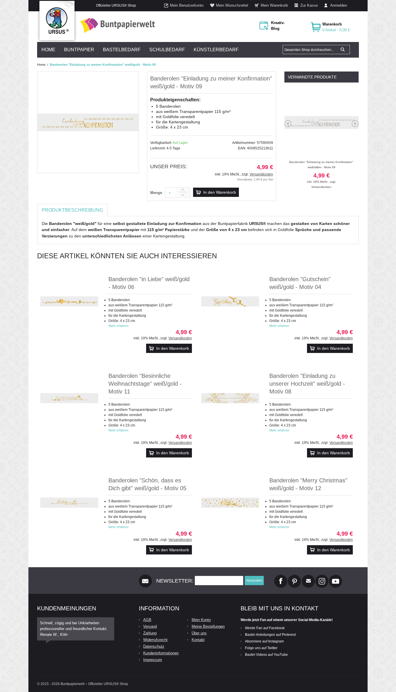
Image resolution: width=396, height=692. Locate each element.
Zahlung (150, 633)
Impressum (152, 660)
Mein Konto (201, 620)
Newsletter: (174, 581)
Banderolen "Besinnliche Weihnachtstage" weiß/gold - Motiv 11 (145, 384)
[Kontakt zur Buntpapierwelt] (308, 577)
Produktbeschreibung (72, 210)
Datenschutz (153, 646)
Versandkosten (261, 174)
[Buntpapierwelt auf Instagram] (322, 577)
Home (41, 64)
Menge (156, 193)
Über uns (199, 633)
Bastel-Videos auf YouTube (266, 655)
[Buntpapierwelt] (116, 25)
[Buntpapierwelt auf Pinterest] (294, 577)
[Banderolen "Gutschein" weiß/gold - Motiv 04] (230, 301)
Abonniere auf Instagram (264, 641)
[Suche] (343, 49)
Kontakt (198, 640)
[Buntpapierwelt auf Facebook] (281, 577)
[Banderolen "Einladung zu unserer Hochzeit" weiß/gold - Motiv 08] (230, 398)
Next (355, 123)
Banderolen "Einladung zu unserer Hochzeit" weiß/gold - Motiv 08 (307, 384)
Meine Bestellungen (208, 626)
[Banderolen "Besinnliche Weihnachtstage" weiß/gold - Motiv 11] (69, 398)
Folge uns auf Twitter (261, 648)
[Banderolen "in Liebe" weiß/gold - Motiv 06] (69, 301)
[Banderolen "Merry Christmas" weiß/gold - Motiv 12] (230, 503)
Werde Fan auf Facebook (265, 628)
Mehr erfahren (118, 325)
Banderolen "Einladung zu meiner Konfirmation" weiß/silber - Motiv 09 (321, 171)
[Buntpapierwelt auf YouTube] (335, 577)
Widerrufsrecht (155, 640)
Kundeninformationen (161, 653)
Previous (287, 123)
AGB (147, 620)
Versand (150, 626)
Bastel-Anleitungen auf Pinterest (270, 635)
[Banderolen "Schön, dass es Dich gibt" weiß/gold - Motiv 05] (69, 503)
